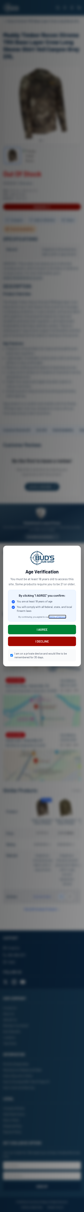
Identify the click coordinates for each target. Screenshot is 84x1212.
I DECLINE (42, 641)
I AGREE (42, 629)
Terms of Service (57, 616)
